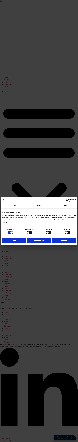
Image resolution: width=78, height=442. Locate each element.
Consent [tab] (13, 205)
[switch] (29, 232)
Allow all (64, 240)
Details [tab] (39, 205)
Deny (14, 240)
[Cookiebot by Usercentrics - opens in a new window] (67, 200)
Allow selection (39, 240)
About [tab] (64, 205)
